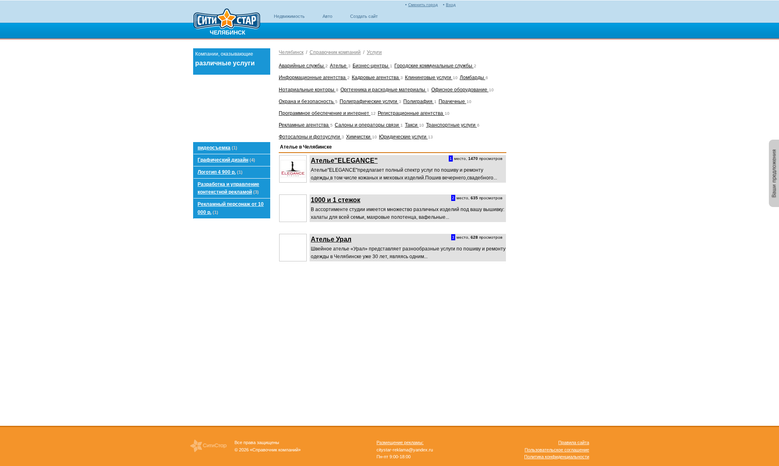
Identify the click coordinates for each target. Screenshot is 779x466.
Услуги (374, 52)
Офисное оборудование (459, 90)
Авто (327, 16)
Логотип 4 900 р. (217, 172)
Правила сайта (573, 442)
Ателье (339, 66)
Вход (451, 4)
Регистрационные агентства (411, 113)
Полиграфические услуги (369, 101)
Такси (412, 125)
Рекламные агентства (304, 125)
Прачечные (452, 101)
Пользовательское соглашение (557, 449)
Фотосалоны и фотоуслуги (310, 137)
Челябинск (291, 52)
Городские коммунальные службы (433, 66)
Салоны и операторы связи (367, 125)
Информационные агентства (313, 77)
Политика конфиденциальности (556, 456)
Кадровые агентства (376, 77)
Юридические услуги (403, 137)
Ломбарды (472, 77)
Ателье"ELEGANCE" (344, 160)
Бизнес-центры (371, 66)
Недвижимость (289, 16)
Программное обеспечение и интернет (324, 113)
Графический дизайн (223, 160)
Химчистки (359, 137)
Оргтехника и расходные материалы (383, 90)
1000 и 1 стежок (335, 199)
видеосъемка (214, 148)
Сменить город (423, 4)
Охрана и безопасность (307, 101)
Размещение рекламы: (400, 442)
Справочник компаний (335, 52)
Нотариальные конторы (307, 90)
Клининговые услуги (428, 77)
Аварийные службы (302, 66)
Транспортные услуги (451, 125)
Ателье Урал (331, 239)
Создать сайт (364, 16)
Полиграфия (418, 101)
